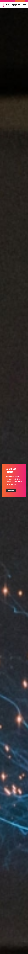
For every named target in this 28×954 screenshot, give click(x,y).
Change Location (20, 1)
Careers (6, 1)
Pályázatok (11, 1)
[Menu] (24, 5)
